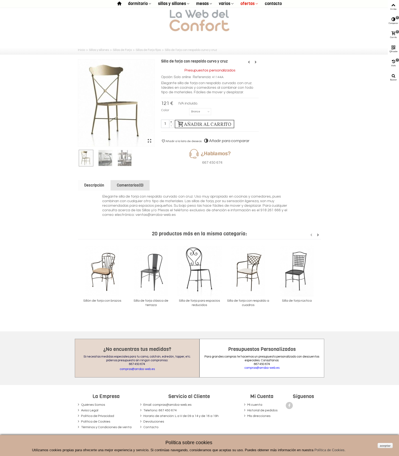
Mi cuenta (254, 404)
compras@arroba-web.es (137, 369)
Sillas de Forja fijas (148, 50)
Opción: (167, 77)
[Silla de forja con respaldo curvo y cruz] (116, 103)
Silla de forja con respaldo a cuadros (248, 303)
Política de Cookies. (330, 450)
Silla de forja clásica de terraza (151, 303)
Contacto (273, 3)
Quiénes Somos (92, 404)
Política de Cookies (95, 421)
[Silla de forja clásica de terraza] (151, 271)
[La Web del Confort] (199, 20)
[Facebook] (289, 405)
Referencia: (202, 77)
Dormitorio (138, 3)
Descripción (94, 185)
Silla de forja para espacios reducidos (199, 303)
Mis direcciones (259, 416)
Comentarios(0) (130, 185)
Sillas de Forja (122, 50)
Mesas (202, 3)
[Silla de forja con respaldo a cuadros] (248, 271)
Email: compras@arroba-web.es (167, 404)
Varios (224, 3)
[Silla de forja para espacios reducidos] (199, 271)
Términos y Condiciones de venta (106, 427)
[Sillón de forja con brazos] (102, 271)
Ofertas (247, 3)
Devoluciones (153, 421)
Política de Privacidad (97, 416)
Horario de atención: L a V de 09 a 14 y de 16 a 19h (181, 416)
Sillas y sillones (172, 3)
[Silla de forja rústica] (297, 271)
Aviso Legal (89, 410)
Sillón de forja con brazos (102, 300)
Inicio (81, 50)
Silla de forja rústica (297, 300)
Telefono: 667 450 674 (160, 410)
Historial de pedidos (262, 410)
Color (165, 110)
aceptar (385, 445)
